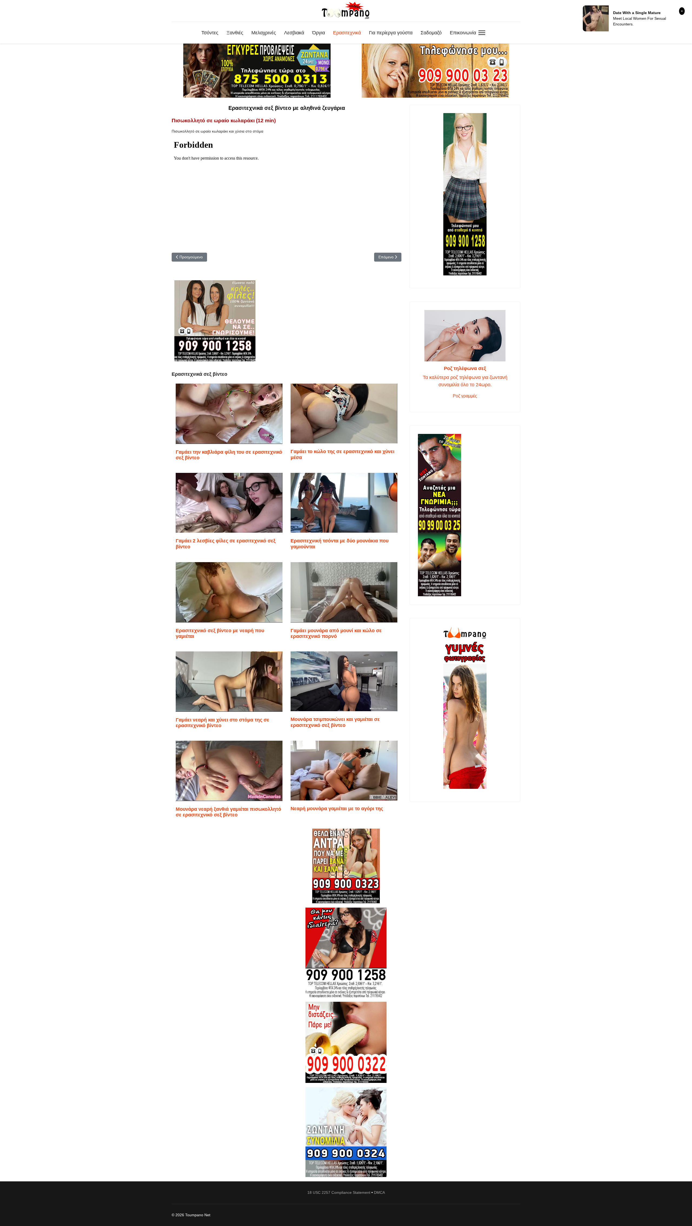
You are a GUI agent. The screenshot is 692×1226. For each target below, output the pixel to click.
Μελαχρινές (263, 32)
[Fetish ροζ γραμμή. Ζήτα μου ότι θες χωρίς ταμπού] (346, 952)
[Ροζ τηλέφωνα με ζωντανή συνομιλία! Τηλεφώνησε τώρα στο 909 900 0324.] (346, 1132)
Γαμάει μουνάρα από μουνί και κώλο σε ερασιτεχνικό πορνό (336, 633)
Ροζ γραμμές (465, 396)
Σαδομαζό (431, 32)
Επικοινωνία (463, 32)
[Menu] (481, 33)
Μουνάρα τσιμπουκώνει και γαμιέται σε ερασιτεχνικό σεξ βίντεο (335, 722)
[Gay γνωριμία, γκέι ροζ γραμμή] (465, 515)
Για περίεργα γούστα (390, 32)
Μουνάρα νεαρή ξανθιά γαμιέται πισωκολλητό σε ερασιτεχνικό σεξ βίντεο (228, 812)
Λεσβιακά (294, 32)
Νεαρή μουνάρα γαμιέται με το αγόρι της (337, 808)
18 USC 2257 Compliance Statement (338, 1192)
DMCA (379, 1192)
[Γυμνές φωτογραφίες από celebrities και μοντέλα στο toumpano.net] (465, 708)
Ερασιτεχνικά (347, 32)
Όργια (318, 32)
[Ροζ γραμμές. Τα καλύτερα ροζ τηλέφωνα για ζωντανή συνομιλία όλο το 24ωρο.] (465, 335)
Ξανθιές (235, 32)
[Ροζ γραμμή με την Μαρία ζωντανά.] (346, 866)
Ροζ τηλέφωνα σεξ (465, 368)
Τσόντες (209, 32)
